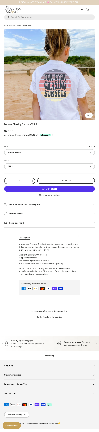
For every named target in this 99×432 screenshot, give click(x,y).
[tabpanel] (49, 259)
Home (6, 25)
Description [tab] (24, 237)
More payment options (49, 195)
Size (6, 146)
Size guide (91, 146)
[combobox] (49, 17)
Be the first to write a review (49, 317)
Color (6, 160)
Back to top (49, 355)
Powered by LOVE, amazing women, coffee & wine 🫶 (42, 423)
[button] (49, 316)
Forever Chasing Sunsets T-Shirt (21, 25)
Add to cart (66, 181)
